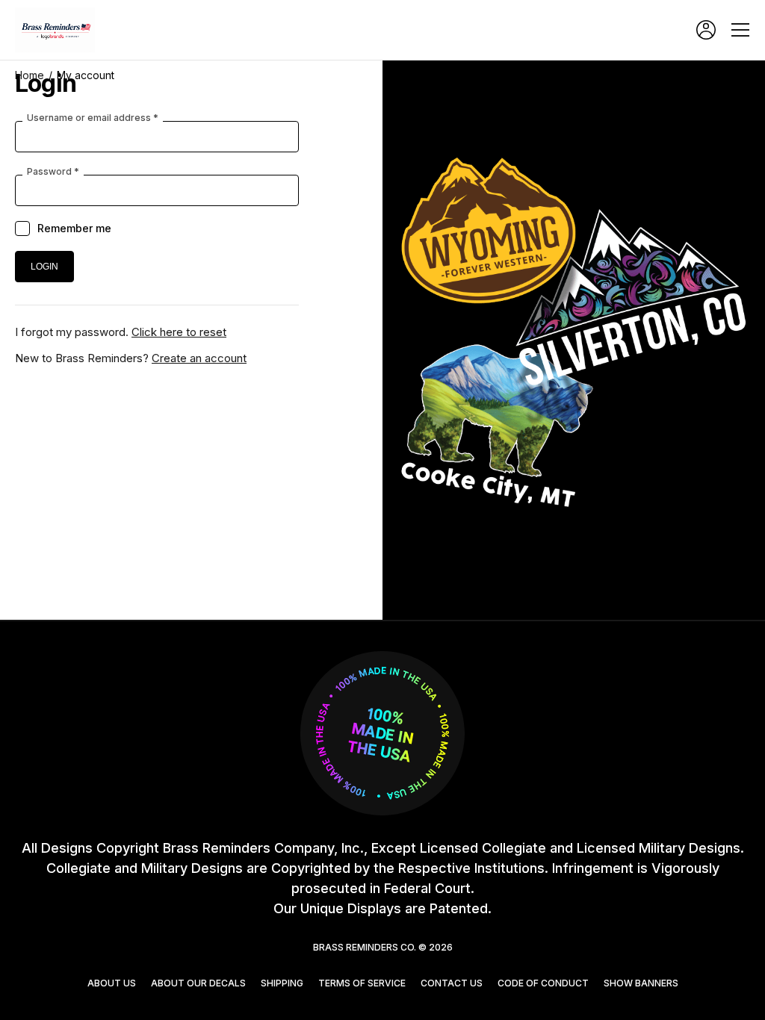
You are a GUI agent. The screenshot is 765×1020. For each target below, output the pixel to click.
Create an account (199, 358)
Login (706, 30)
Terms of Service (362, 983)
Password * (53, 171)
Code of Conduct (543, 983)
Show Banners (641, 983)
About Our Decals (198, 983)
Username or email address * (92, 117)
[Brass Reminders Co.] (60, 29)
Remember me (74, 228)
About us (111, 983)
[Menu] (740, 30)
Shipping (282, 983)
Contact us (452, 983)
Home (29, 75)
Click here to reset (178, 332)
